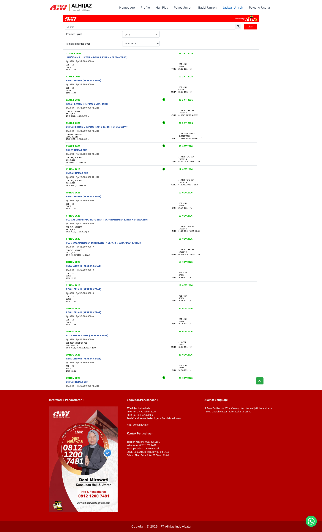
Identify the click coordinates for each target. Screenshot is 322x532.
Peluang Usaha (259, 7)
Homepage (127, 7)
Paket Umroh (183, 7)
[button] (311, 521)
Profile (145, 7)
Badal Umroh (207, 7)
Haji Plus (162, 7)
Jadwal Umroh (232, 7)
